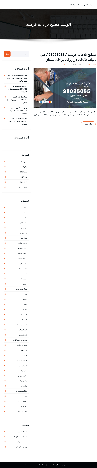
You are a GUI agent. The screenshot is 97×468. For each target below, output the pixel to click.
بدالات (25, 218)
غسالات (24, 304)
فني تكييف (23, 314)
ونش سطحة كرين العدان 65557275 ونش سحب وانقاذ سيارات (18, 121)
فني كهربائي (23, 335)
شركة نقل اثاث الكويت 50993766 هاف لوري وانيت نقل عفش (17, 100)
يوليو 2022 (23, 167)
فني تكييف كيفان (73, 5)
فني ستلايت (23, 320)
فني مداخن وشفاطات (20, 340)
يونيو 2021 (23, 172)
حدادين (25, 284)
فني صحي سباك (22, 325)
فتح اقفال (24, 309)
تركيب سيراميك (22, 248)
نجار (25, 396)
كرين (25, 355)
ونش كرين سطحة (21, 411)
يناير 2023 (24, 162)
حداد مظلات (23, 279)
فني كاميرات (23, 330)
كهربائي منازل (22, 365)
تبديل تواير (24, 238)
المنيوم (25, 207)
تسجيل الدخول (22, 432)
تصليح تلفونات (22, 253)
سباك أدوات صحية (21, 289)
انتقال (7, 54)
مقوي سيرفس (22, 376)
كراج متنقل (23, 350)
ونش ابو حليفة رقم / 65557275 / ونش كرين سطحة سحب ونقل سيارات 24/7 (17, 78)
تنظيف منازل (23, 269)
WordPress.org (21, 447)
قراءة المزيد (88, 124)
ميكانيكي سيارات (21, 391)
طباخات (24, 299)
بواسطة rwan (92, 64)
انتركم (25, 212)
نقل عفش (24, 406)
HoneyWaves (57, 465)
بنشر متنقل (23, 223)
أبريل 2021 (23, 182)
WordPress (42, 465)
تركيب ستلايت (22, 243)
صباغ (25, 294)
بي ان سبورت (22, 228)
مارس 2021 (23, 187)
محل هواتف (23, 371)
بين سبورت (23, 233)
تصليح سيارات (22, 258)
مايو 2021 (24, 177)
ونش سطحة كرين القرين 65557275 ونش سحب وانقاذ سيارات (18, 110)
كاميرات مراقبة (22, 345)
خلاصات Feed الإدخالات (19, 437)
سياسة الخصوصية (87, 5)
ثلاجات (94, 50)
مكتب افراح (23, 386)
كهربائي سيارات (22, 360)
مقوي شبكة (23, 381)
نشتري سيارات (22, 401)
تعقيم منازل (23, 263)
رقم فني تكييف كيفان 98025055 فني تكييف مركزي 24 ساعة (17, 89)
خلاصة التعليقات (22, 442)
